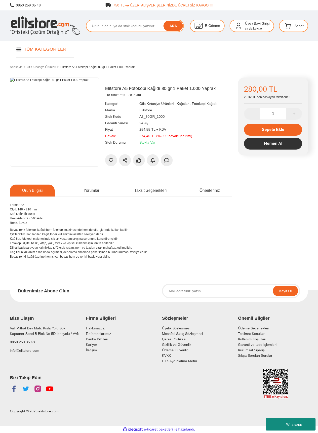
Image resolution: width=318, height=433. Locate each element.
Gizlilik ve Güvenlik (176, 345)
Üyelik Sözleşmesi (176, 328)
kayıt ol (258, 28)
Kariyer (91, 345)
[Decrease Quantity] (252, 113)
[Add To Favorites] (111, 160)
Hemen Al (273, 143)
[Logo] (45, 25)
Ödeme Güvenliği (175, 350)
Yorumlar (91, 190)
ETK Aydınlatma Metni (179, 361)
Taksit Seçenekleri (150, 190)
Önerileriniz (209, 190)
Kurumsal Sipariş (251, 350)
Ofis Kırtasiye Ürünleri (156, 104)
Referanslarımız (98, 334)
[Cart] (287, 25)
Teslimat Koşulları (252, 334)
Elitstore (145, 110)
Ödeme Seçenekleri (253, 328)
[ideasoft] (133, 429)
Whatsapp (294, 424)
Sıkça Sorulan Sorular (255, 355)
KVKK (166, 355)
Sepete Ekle (273, 129)
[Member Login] (238, 25)
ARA (173, 26)
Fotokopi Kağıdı (204, 104)
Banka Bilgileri (97, 339)
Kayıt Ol (285, 291)
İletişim (91, 350)
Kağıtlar (183, 104)
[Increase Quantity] (294, 113)
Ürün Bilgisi (32, 190)
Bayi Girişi (262, 23)
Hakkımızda (95, 328)
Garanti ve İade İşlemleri (257, 345)
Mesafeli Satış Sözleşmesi (182, 334)
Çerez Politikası (174, 339)
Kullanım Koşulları (252, 339)
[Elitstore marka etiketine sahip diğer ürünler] (116, 81)
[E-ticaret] (158, 429)
